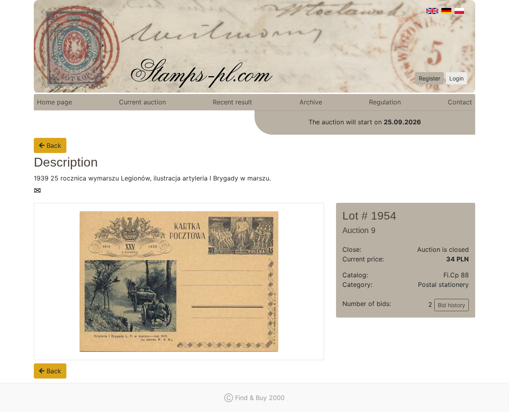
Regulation (385, 102)
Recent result (232, 102)
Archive (310, 102)
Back (53, 145)
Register (429, 78)
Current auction (142, 102)
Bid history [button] (451, 305)
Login (456, 78)
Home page (54, 102)
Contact (460, 102)
